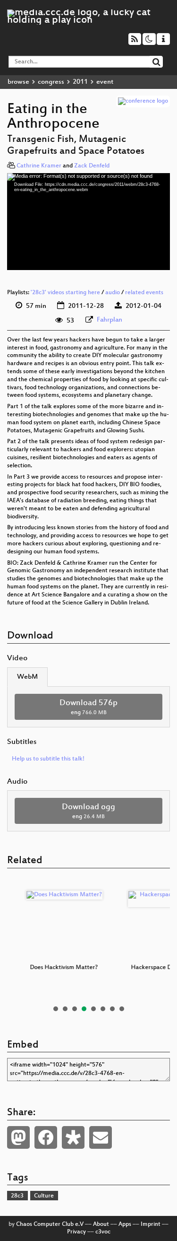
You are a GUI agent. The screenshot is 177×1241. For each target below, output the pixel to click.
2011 (80, 82)
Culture (44, 1196)
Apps (124, 1224)
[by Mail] (100, 1137)
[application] (88, 221)
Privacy (76, 1232)
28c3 (17, 1196)
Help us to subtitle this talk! (48, 759)
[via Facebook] (45, 1137)
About (101, 1224)
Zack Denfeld (92, 166)
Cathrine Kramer (39, 166)
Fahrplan (109, 320)
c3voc (102, 1232)
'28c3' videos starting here (65, 292)
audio (112, 292)
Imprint (150, 1224)
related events (144, 292)
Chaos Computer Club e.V (50, 1224)
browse (18, 82)
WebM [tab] (27, 677)
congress (51, 82)
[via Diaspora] (73, 1137)
